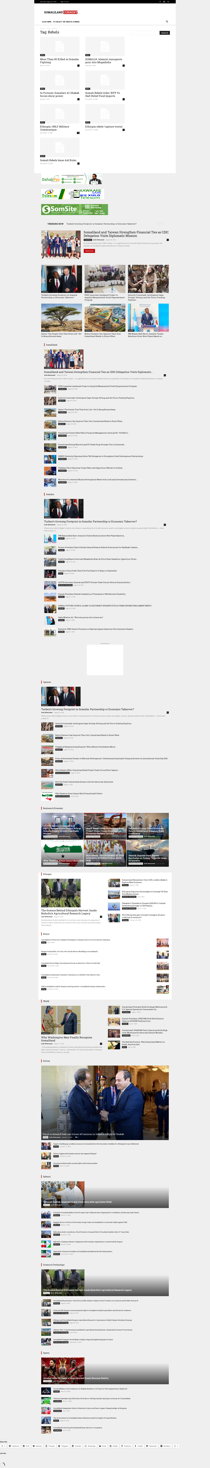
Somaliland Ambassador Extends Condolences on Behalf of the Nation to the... (71, 975)
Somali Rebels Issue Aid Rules (58, 160)
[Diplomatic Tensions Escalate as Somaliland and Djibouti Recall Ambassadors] (46, 1253)
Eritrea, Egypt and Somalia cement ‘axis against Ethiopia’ (75, 1153)
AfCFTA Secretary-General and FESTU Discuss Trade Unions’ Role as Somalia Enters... (94, 582)
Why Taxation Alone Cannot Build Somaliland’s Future (79, 793)
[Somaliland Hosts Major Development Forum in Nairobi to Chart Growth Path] (163, 966)
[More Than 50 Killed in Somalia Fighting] (59, 46)
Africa (42, 55)
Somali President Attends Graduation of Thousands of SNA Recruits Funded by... (92, 594)
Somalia (131, 330)
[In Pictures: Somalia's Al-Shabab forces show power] (59, 80)
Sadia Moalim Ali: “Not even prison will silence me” (80, 617)
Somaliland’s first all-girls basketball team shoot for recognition (77, 1428)
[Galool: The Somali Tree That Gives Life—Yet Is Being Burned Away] (61, 318)
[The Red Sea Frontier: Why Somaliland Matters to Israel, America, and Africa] (114, 1045)
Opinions (45, 292)
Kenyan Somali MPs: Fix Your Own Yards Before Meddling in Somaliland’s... (70, 951)
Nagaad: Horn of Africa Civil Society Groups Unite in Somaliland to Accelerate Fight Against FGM (90, 1222)
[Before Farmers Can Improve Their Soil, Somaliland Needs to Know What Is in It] (105, 318)
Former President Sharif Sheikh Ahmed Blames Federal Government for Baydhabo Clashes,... (98, 547)
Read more (89, 251)
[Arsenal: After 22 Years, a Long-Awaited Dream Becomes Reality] (105, 1371)
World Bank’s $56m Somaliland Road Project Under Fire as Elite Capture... (87, 770)
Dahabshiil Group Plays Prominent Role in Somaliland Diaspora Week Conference (146, 831)
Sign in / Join (65, 2)
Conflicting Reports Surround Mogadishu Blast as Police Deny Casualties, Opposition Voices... (97, 559)
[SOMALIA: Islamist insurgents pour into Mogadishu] (105, 46)
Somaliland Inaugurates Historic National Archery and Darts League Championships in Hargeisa (90, 1408)
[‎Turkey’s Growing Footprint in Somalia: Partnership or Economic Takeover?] (61, 279)
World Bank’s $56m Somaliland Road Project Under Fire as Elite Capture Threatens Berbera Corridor (105, 831)
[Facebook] (160, 1)
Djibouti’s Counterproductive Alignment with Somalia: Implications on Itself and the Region (87, 1242)
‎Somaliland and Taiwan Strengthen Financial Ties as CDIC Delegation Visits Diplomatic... (98, 372)
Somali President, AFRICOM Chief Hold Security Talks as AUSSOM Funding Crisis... (143, 1019)
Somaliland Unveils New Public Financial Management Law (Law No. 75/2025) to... (93, 433)
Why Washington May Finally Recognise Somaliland (66, 1039)
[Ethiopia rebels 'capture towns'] (105, 113)
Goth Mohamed (98, 240)
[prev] (158, 223)
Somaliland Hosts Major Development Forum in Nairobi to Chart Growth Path (70, 963)
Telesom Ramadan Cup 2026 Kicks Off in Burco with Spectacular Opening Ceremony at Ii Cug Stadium (92, 1398)
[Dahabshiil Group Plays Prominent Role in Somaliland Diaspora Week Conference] (148, 826)
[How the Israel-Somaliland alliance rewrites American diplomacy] (47, 785)
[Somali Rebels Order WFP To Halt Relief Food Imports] (105, 80)
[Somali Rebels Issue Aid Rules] (59, 147)
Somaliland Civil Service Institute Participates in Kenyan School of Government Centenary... (76, 940)
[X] (168, 1)
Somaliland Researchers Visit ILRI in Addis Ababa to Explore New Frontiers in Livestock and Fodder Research (95, 1301)
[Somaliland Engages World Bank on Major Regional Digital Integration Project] (46, 1341)
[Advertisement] (125, 12)
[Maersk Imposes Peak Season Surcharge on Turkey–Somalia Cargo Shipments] (148, 853)
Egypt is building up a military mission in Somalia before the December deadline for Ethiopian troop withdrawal (96, 1144)
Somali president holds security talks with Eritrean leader (75, 1163)
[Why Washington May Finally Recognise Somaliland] (71, 1020)
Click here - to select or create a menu (60, 22)
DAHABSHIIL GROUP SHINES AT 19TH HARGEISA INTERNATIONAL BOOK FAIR (105, 858)
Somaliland (87, 240)
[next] (162, 223)
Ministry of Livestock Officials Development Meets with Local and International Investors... (97, 479)
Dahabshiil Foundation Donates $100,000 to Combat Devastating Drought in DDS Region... (144, 904)
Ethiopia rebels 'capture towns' (104, 126)
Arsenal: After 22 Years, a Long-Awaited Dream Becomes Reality (76, 1378)
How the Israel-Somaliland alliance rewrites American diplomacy (84, 782)
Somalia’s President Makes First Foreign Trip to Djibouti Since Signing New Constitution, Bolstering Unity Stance (96, 1212)
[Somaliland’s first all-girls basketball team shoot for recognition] (46, 1430)
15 (78, 133)
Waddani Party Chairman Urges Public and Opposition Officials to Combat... (90, 468)
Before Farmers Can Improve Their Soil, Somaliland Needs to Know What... (103, 335)
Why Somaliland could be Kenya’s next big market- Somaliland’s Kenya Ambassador (73, 986)
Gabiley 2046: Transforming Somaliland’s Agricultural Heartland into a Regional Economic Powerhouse (92, 1330)
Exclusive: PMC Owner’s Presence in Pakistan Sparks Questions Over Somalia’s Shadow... (96, 629)
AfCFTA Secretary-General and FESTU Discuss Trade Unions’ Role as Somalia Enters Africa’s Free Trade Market (62, 829)
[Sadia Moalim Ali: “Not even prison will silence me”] (50, 620)
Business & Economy (65, 585)
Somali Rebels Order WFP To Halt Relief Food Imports (102, 94)
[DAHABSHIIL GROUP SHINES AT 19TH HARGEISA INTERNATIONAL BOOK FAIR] (105, 853)
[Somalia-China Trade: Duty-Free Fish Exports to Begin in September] (50, 574)
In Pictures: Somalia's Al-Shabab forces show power (59, 94)
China (60, 573)
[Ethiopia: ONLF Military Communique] (59, 113)
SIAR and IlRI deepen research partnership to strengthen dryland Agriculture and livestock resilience (92, 1310)
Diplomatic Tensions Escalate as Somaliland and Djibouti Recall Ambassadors (82, 1251)
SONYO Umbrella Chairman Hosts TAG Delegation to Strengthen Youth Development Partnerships (100, 456)
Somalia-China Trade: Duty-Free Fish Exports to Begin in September (87, 571)
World (42, 156)
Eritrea (46, 1137)
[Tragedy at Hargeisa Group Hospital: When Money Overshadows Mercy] (47, 750)
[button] (167, 22)
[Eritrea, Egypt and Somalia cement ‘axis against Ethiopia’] (46, 1156)
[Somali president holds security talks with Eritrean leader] (46, 1165)
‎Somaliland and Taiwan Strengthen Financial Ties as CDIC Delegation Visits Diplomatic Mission (126, 234)
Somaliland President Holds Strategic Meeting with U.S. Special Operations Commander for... (144, 1008)
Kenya (44, 942)
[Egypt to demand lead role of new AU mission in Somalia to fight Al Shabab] (105, 1103)
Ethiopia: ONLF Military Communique (54, 128)
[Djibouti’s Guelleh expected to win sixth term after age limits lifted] (105, 1194)
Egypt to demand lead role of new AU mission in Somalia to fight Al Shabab (83, 1134)
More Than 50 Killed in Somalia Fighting (59, 60)
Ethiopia (44, 906)
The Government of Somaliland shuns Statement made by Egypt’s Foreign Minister (85, 1418)
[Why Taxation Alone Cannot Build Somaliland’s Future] (47, 796)
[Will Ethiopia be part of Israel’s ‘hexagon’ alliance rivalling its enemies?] (114, 918)
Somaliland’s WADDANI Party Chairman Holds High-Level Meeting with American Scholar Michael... (145, 1031)
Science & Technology (61, 1313)
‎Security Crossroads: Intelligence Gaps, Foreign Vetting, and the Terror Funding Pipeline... (146, 297)
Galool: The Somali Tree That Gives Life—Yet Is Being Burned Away (97, 224)
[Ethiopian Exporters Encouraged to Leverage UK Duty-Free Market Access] (114, 894)
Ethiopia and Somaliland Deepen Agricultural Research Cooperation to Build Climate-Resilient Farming (92, 1320)
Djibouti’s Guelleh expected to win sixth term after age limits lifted (77, 1201)
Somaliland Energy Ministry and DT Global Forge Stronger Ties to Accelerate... (91, 444)
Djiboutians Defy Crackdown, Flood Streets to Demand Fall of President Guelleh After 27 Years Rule (91, 1232)
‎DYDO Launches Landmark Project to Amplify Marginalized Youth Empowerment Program (105, 297)
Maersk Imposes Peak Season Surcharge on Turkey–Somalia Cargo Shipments (148, 858)
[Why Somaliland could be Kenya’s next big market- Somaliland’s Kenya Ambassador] (163, 989)
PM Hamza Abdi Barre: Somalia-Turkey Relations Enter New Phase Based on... (145, 335)
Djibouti (46, 1205)
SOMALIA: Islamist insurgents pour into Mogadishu (103, 60)
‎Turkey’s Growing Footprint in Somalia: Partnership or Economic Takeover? (59, 296)
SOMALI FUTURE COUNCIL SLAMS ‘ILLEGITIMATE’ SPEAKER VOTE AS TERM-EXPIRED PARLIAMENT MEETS (104, 606)
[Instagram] (164, 1)
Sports (56, 1420)
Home (42, 28)
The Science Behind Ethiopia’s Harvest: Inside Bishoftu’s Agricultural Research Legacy (69, 912)
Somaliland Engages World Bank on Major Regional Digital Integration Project (83, 1339)
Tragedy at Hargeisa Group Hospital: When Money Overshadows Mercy (85, 747)
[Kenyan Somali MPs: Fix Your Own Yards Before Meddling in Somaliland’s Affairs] (163, 954)
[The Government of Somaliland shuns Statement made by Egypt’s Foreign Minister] (46, 1420)
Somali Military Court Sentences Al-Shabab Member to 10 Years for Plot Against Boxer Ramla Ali (90, 1389)
